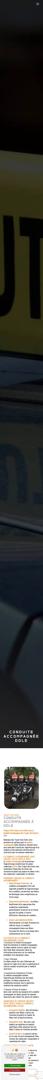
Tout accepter (15, 1066)
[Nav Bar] (38, 4)
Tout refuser (15, 1070)
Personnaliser (14, 1074)
